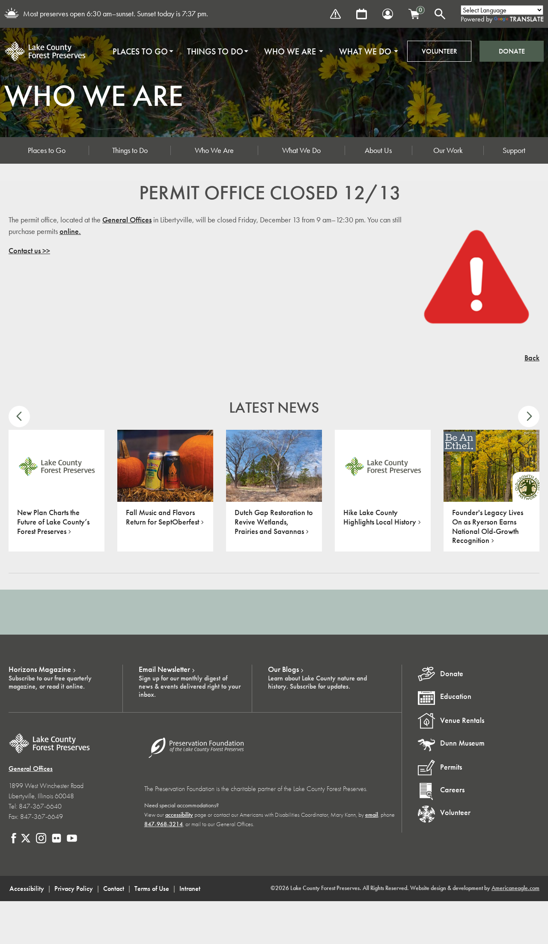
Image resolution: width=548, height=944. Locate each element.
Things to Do (130, 150)
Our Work (448, 150)
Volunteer (439, 51)
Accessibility (26, 888)
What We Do (301, 150)
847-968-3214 (163, 824)
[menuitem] (140, 51)
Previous (19, 416)
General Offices (127, 220)
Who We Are (214, 150)
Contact (113, 888)
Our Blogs (283, 669)
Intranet (189, 888)
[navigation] (252, 51)
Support (514, 150)
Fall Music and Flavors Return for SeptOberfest (162, 517)
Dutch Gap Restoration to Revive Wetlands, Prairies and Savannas (274, 522)
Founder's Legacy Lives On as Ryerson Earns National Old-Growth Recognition (487, 526)
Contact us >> (29, 250)
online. (70, 231)
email (371, 814)
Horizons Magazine (40, 669)
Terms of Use (151, 888)
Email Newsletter (164, 669)
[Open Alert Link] (335, 14)
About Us (378, 150)
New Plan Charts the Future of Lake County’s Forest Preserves (53, 522)
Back (531, 358)
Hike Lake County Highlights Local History (379, 517)
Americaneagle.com (515, 888)
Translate (527, 19)
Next (528, 416)
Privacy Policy (73, 888)
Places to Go (47, 150)
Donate (512, 51)
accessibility (179, 814)
